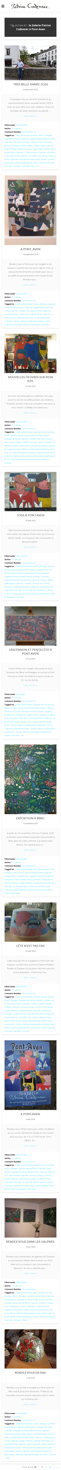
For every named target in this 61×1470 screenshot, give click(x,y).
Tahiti (7, 1458)
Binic (35, 869)
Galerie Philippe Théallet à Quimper (18, 149)
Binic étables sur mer (47, 869)
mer (29, 722)
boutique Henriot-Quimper (44, 432)
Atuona (36, 1423)
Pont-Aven (8, 166)
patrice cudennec (48, 156)
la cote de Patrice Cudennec (29, 1010)
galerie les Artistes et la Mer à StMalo (18, 145)
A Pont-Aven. (30, 1114)
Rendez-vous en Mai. (30, 1372)
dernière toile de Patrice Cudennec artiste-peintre (30, 435)
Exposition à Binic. (30, 818)
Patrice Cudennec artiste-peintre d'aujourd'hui (22, 459)
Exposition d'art (23, 876)
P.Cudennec (16, 128)
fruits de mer (21, 715)
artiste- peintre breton (29, 135)
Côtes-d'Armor (18, 872)
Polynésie (19, 1454)
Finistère (28, 583)
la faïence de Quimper (39, 446)
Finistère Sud (24, 311)
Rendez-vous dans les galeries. (30, 1241)
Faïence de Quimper (21, 142)
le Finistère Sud (35, 156)
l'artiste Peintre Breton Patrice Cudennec (35, 314)
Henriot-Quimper (11, 314)
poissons (8, 735)
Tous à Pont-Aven (30, 515)
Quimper (17, 166)
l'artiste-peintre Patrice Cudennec (26, 587)
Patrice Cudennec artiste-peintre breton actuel (22, 159)
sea (22, 735)
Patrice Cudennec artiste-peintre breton (29, 321)
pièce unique (9, 1454)
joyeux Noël (38, 149)
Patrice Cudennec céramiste (44, 163)
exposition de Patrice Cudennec (17, 139)
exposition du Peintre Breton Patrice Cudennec (22, 576)
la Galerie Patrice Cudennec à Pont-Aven (40, 152)
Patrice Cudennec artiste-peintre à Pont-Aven (28, 725)
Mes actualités (22, 125)
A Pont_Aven (30, 249)
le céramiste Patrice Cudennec (16, 156)
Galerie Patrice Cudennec (43, 145)
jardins (7, 1437)
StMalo (24, 1320)
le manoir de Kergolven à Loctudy (22, 452)
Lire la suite (30, 116)
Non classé (21, 694)
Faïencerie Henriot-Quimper (41, 142)
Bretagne (48, 135)
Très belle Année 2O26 (30, 84)
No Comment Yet (29, 132)
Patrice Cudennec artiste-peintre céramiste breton (35, 1024)
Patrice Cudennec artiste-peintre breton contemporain (34, 456)
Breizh (41, 135)
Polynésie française (31, 1454)
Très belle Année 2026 (30, 166)
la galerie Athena (25, 883)
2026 (17, 135)
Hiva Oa (51, 1434)
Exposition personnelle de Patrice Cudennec (21, 1303)
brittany (14, 708)
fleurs (30, 1434)
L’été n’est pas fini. (30, 945)
